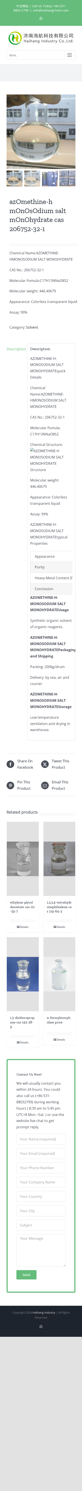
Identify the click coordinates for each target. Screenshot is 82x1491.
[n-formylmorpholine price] (59, 974)
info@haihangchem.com (51, 10)
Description (15, 349)
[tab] (15, 349)
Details (24, 927)
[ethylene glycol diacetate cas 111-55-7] (23, 859)
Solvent (32, 327)
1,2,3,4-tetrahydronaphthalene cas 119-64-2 (59, 906)
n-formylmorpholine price (58, 1020)
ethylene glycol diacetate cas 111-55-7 (22, 906)
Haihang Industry (44, 1312)
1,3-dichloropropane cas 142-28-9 (22, 1022)
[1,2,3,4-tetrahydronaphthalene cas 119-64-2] (59, 859)
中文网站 (22, 6)
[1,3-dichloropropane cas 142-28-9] (23, 974)
